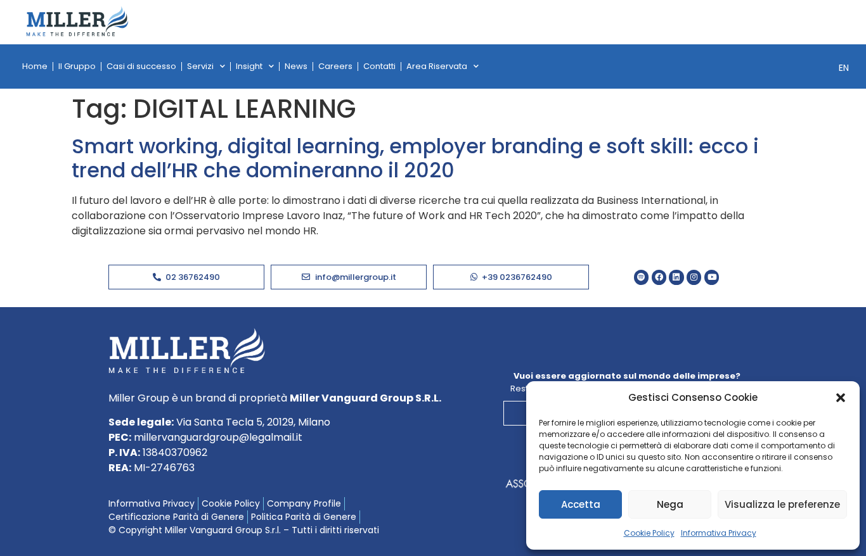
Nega (670, 504)
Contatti (379, 66)
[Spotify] (641, 277)
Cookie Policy (649, 533)
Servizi (200, 66)
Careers (335, 66)
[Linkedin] (676, 277)
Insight (249, 66)
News (296, 66)
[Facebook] (659, 277)
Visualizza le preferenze (782, 504)
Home (35, 66)
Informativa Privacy (718, 533)
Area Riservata (436, 66)
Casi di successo (141, 66)
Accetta (580, 504)
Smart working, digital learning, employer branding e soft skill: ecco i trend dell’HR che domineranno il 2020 (415, 158)
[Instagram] (694, 277)
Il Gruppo (77, 66)
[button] (840, 397)
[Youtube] (711, 277)
